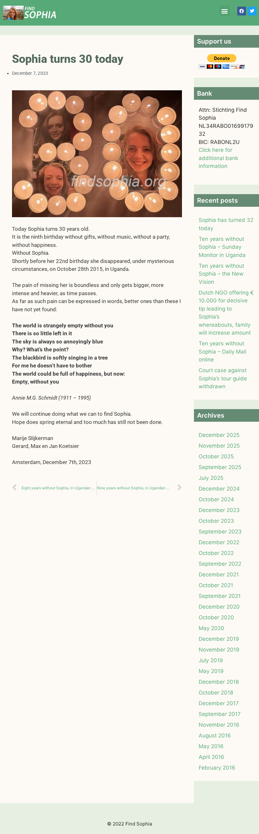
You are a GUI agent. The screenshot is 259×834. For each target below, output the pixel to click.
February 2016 (217, 768)
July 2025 (211, 478)
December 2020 (219, 607)
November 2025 (219, 446)
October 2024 (216, 499)
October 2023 (216, 521)
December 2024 (219, 489)
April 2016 (211, 757)
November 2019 (219, 649)
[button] (225, 11)
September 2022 (220, 564)
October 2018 (216, 692)
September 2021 (220, 596)
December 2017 (219, 703)
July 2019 (211, 660)
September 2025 (220, 467)
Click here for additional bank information (218, 158)
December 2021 (219, 574)
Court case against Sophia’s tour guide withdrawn (223, 378)
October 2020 (216, 617)
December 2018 (219, 682)
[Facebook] (241, 11)
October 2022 (216, 553)
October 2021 (216, 585)
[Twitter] (252, 11)
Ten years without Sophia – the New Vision (221, 274)
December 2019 (219, 639)
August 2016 (215, 735)
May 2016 (211, 746)
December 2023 (219, 510)
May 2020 (211, 628)
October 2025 (216, 456)
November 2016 (219, 725)
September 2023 (220, 531)
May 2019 (211, 671)
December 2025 (219, 435)
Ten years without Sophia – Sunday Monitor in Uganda (222, 247)
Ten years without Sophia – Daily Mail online (222, 351)
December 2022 (219, 542)
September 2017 (220, 714)
